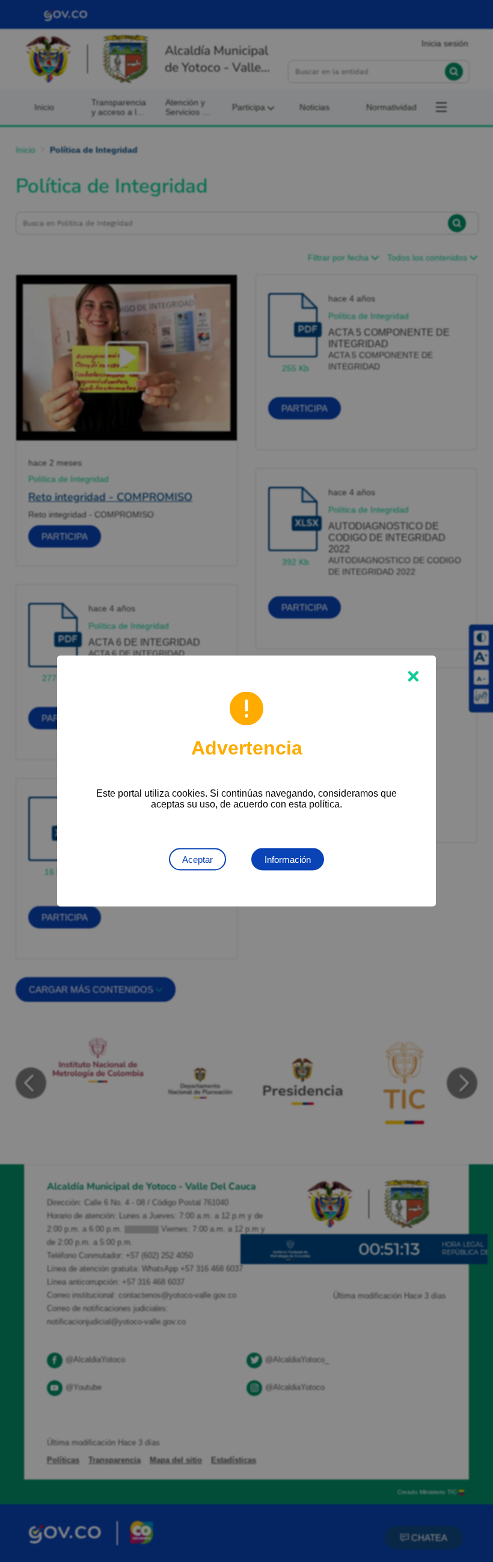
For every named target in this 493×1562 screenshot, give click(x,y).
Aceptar (197, 859)
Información (288, 859)
